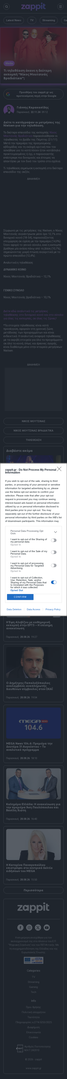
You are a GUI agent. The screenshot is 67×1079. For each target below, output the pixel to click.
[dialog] (33, 539)
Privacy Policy (53, 609)
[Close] (60, 470)
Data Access (33, 609)
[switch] (54, 540)
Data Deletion (14, 609)
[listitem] (33, 532)
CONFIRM (20, 597)
